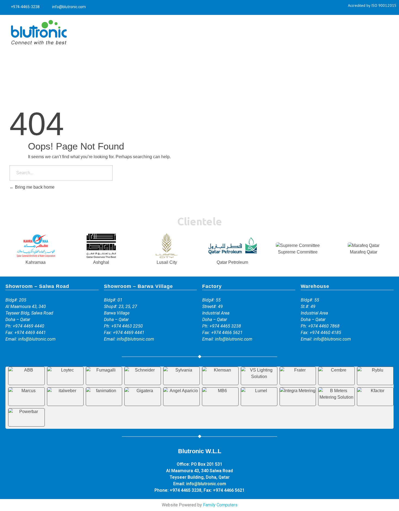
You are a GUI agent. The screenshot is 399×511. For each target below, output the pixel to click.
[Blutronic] (39, 32)
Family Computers (220, 504)
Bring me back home (34, 187)
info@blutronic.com (37, 339)
